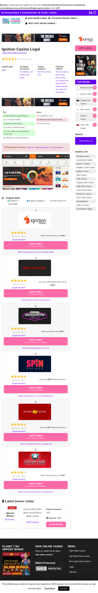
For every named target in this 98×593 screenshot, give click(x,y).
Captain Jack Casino (85, 182)
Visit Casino (35, 245)
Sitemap (72, 572)
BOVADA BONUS (12, 13)
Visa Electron (60, 92)
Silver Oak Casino (84, 197)
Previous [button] (4, 37)
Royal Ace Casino (83, 194)
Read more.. (10, 519)
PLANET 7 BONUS (49, 13)
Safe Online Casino (37, 18)
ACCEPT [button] (63, 589)
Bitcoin (58, 78)
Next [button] (67, 37)
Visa (65, 89)
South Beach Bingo (84, 209)
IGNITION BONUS (29, 13)
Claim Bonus (56, 524)
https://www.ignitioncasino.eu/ (14, 53)
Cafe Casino (81, 179)
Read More (50, 588)
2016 (4, 70)
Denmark (30, 147)
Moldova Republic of (42, 147)
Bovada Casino (82, 156)
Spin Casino (81, 175)
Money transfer (61, 83)
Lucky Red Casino (84, 190)
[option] (36, 38)
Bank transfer (60, 75)
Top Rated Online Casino (63, 18)
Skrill (61, 89)
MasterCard (64, 81)
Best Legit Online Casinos (41, 23)
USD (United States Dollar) (26, 75)
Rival (39, 75)
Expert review (18, 240)
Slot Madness (82, 201)
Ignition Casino (82, 171)
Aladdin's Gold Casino (85, 167)
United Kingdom (57, 147)
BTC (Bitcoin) (24, 72)
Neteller (58, 86)
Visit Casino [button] (85, 48)
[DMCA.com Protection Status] (49, 568)
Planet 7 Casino (83, 164)
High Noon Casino (84, 186)
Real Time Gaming (44, 72)
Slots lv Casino (82, 205)
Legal (71, 567)
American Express (62, 72)
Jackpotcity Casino (84, 160)
